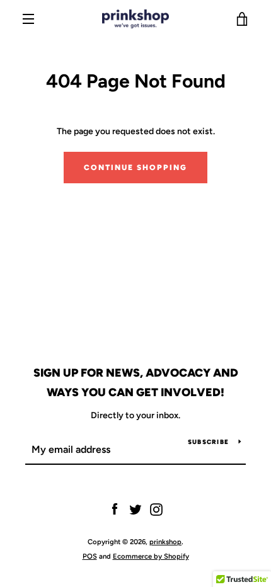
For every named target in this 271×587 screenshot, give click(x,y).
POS (90, 556)
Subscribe (208, 442)
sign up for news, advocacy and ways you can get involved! (135, 382)
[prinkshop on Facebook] (114, 509)
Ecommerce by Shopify (151, 556)
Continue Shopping (135, 167)
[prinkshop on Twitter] (135, 509)
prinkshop (165, 541)
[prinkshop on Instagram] (156, 509)
